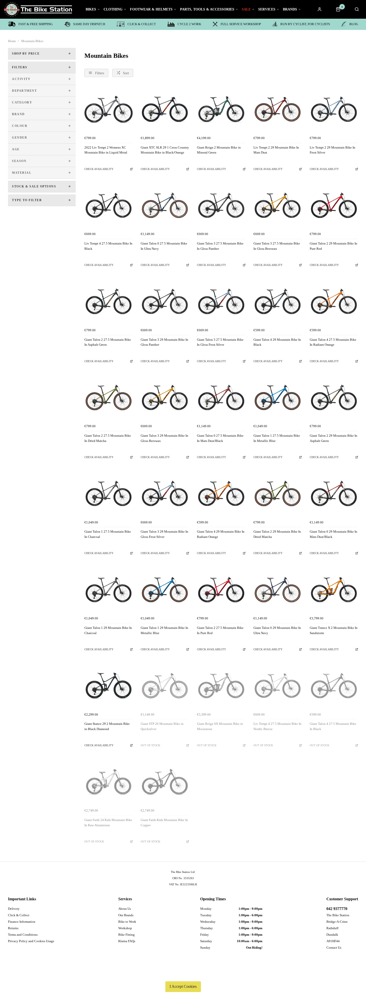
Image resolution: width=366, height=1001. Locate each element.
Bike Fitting (126, 934)
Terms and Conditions (23, 934)
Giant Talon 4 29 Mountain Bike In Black (277, 342)
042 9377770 (336, 909)
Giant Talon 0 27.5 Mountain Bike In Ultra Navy (164, 246)
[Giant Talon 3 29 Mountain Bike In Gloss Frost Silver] (165, 493)
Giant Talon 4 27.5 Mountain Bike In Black (333, 726)
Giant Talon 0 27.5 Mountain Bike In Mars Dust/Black (220, 438)
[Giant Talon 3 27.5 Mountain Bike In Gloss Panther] (221, 205)
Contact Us (333, 947)
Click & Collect (141, 24)
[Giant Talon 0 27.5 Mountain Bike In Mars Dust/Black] (221, 397)
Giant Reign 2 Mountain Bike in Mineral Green (219, 150)
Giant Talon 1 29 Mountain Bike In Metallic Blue (164, 630)
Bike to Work (127, 921)
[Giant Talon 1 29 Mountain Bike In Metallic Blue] (165, 590)
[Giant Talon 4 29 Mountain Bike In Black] (277, 301)
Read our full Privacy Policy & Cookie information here (183, 974)
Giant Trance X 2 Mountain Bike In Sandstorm (334, 630)
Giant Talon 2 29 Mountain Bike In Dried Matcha (277, 534)
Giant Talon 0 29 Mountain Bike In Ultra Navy (277, 630)
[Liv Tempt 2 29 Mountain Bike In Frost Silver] (334, 109)
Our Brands (125, 915)
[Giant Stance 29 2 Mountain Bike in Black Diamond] (108, 686)
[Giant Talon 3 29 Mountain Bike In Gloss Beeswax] (165, 397)
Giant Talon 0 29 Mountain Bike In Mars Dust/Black (333, 534)
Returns (13, 928)
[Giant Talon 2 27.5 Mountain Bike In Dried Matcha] (108, 397)
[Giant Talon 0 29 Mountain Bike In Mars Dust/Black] (334, 493)
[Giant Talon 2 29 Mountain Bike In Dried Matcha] (277, 493)
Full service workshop (241, 24)
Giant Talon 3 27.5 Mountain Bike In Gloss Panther (220, 246)
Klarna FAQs (126, 941)
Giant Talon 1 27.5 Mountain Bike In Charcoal (107, 534)
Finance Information (21, 921)
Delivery (14, 909)
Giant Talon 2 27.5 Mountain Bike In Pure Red (220, 630)
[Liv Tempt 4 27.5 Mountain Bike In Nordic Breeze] (277, 686)
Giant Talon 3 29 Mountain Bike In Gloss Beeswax (164, 438)
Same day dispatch (89, 24)
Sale (246, 9)
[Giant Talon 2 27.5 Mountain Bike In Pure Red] (221, 590)
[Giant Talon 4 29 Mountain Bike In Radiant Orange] (221, 493)
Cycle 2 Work (189, 24)
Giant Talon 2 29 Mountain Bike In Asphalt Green (333, 438)
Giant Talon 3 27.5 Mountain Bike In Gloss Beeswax (276, 246)
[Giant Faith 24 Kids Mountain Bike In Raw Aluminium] (108, 782)
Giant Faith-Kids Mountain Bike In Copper (164, 822)
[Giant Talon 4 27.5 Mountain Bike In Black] (334, 686)
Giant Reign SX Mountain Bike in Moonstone (220, 726)
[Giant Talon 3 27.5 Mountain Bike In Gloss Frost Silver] (221, 301)
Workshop (125, 928)
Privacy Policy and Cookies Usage (31, 941)
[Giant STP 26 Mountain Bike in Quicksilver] (165, 686)
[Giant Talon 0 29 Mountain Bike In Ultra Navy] (277, 590)
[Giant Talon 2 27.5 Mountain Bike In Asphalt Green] (108, 301)
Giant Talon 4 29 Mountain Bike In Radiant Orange (220, 534)
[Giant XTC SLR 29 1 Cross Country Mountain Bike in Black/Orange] (165, 109)
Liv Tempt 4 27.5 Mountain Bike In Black (108, 246)
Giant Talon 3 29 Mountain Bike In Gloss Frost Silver (164, 534)
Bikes (91, 9)
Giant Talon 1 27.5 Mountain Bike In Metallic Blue (276, 438)
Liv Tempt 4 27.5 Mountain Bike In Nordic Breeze (277, 726)
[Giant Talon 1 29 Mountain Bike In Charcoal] (108, 590)
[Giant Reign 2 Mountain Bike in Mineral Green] (221, 109)
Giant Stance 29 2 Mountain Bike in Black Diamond (107, 726)
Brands (290, 9)
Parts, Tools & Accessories (207, 9)
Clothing (113, 9)
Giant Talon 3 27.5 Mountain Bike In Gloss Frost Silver (220, 342)
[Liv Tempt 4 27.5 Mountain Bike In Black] (108, 205)
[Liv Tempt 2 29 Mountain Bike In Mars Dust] (277, 109)
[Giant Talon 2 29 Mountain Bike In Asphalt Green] (334, 397)
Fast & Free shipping (35, 24)
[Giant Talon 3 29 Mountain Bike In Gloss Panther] (165, 301)
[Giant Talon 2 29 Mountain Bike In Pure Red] (334, 205)
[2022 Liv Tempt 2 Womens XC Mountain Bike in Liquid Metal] (108, 109)
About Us (124, 909)
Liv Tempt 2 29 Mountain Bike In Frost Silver (332, 150)
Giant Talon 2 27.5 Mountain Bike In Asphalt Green (107, 342)
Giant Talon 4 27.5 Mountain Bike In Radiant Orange (333, 342)
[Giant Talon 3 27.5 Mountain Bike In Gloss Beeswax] (277, 205)
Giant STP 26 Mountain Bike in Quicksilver (162, 726)
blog (353, 24)
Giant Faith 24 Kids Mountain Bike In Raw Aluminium (108, 822)
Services (266, 9)
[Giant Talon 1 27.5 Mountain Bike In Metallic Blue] (277, 397)
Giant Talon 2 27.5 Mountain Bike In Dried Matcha (107, 438)
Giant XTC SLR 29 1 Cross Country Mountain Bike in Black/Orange (165, 150)
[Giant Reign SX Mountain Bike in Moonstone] (221, 686)
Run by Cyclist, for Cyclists (305, 24)
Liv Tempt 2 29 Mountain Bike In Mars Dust (276, 150)
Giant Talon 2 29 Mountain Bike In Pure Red (333, 246)
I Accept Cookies (183, 986)
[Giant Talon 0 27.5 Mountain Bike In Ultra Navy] (165, 205)
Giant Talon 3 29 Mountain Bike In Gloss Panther (164, 342)
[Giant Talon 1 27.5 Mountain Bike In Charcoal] (108, 493)
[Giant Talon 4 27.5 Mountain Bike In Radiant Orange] (334, 301)
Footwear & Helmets (151, 9)
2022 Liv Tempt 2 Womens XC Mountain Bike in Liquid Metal (105, 150)
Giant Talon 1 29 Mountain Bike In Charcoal (108, 630)
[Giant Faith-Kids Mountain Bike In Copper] (165, 782)
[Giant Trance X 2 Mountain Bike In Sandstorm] (334, 590)
